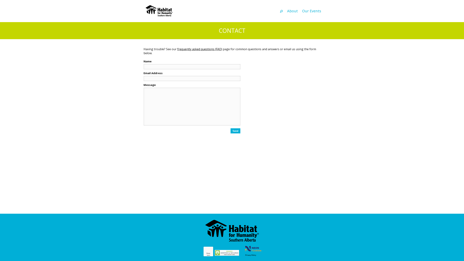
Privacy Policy (250, 255)
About (292, 11)
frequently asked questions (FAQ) (199, 49)
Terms (208, 255)
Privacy (208, 253)
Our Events (311, 11)
